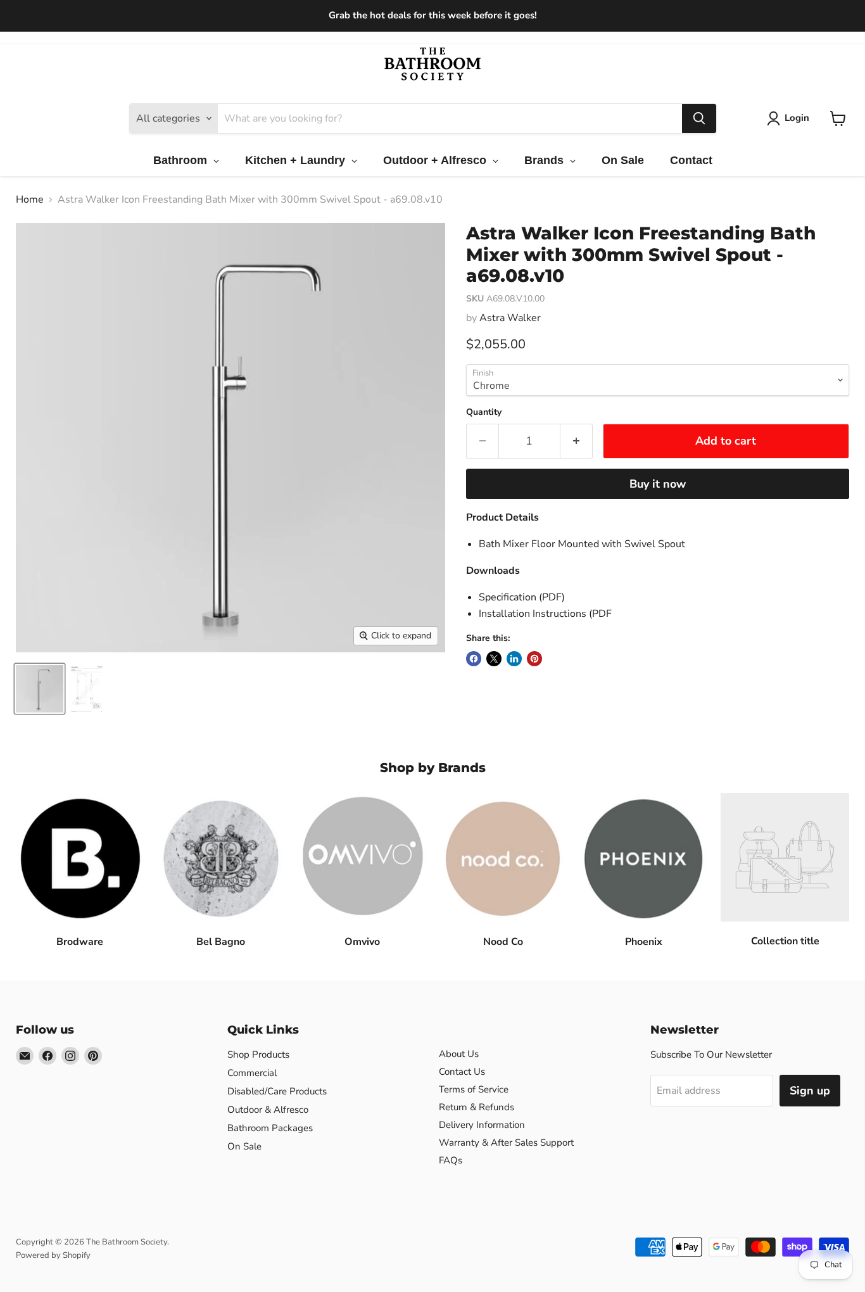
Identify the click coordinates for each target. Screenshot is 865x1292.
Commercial (252, 1073)
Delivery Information (482, 1124)
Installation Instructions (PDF (545, 614)
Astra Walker (510, 318)
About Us (459, 1054)
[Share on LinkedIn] (514, 658)
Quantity (484, 412)
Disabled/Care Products (277, 1091)
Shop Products (258, 1054)
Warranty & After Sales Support (506, 1142)
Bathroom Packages (270, 1128)
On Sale (244, 1146)
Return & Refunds (476, 1107)
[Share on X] (494, 658)
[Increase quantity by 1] (576, 441)
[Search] (699, 118)
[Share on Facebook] (473, 658)
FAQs (450, 1160)
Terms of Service (473, 1089)
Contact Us (462, 1071)
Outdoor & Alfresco (267, 1109)
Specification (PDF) (522, 597)
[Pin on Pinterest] (534, 658)
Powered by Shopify (53, 1255)
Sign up (810, 1090)
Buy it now (657, 483)
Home (30, 199)
